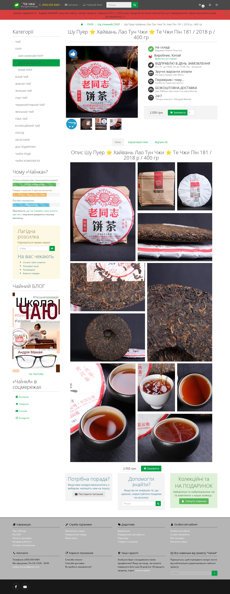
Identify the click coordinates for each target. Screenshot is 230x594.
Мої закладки (177, 538)
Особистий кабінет (180, 530)
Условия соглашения (24, 545)
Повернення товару (75, 534)
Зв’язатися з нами (74, 530)
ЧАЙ (18, 41)
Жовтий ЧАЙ (23, 83)
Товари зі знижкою (128, 541)
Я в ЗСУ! (17, 534)
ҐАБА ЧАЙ (21, 118)
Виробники (124, 530)
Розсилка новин (178, 541)
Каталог (73, 4)
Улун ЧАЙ (21, 97)
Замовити (179, 112)
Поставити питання (90, 494)
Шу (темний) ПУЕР (29, 62)
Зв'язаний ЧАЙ (24, 111)
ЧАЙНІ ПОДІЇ (23, 153)
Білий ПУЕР (25, 69)
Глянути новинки (195, 501)
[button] (201, 5)
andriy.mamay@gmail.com (26, 566)
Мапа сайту (71, 538)
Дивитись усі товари (166, 58)
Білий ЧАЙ (21, 76)
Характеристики (138, 142)
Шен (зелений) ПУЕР (30, 55)
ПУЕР (18, 48)
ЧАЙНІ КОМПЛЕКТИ (27, 160)
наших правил (142, 570)
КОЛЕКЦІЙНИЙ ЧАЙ (27, 125)
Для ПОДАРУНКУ (25, 146)
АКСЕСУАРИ (22, 139)
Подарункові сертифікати (131, 534)
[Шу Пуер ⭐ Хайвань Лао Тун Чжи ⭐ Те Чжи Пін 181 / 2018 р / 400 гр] (102, 82)
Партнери (123, 538)
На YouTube (36, 374)
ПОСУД (19, 132)
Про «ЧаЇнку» (19, 530)
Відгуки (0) (161, 142)
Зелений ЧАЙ (23, 90)
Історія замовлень (180, 534)
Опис (118, 142)
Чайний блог (94, 4)
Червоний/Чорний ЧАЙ (30, 104)
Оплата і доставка (22, 538)
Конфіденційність (22, 541)
